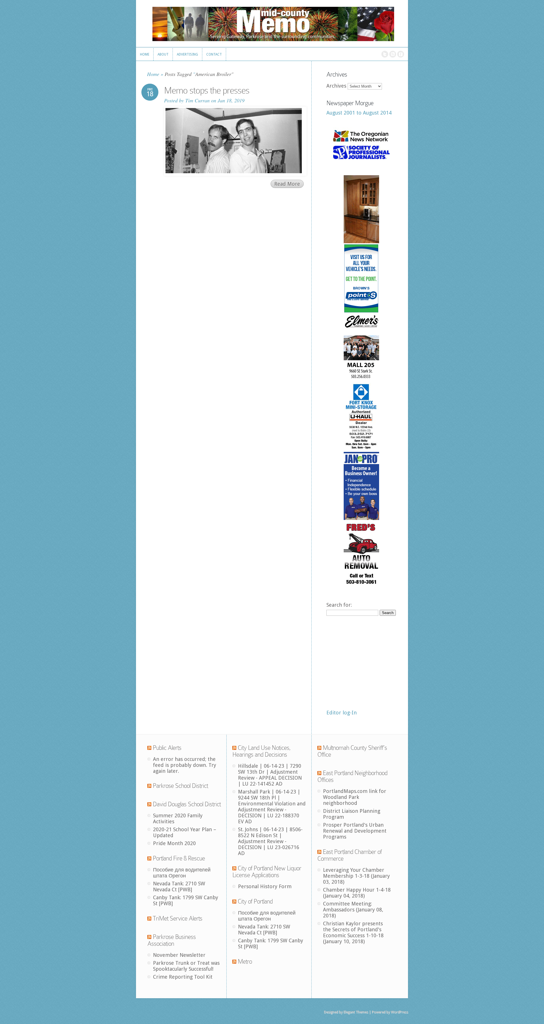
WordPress (399, 1012)
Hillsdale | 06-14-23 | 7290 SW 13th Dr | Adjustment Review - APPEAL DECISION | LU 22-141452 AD (270, 775)
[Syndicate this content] (149, 747)
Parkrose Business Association (171, 940)
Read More (287, 184)
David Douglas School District (187, 804)
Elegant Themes (355, 1012)
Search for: (339, 605)
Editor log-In (341, 713)
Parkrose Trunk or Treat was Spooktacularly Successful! (186, 966)
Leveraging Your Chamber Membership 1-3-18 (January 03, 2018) (356, 876)
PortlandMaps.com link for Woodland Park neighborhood (354, 797)
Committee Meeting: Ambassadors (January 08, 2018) (353, 910)
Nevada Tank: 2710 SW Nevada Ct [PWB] (179, 886)
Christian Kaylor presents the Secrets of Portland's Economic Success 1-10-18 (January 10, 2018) (353, 932)
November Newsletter (179, 955)
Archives (336, 86)
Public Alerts (167, 747)
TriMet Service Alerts (177, 918)
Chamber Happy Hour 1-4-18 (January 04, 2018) (357, 893)
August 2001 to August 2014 (359, 113)
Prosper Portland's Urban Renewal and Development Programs (354, 831)
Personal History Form (265, 886)
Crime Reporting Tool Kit (182, 977)
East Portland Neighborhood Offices (352, 776)
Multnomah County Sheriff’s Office (352, 751)
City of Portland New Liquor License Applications (266, 872)
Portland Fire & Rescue (179, 858)
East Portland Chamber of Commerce (349, 855)
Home (153, 74)
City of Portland (255, 901)
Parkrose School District (180, 785)
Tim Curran (197, 100)
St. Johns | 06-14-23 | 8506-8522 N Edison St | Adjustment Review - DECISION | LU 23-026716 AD (270, 841)
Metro (245, 961)
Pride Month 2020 (174, 843)
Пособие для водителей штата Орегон (182, 873)
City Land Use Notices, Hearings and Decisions (261, 751)
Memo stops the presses (206, 90)
